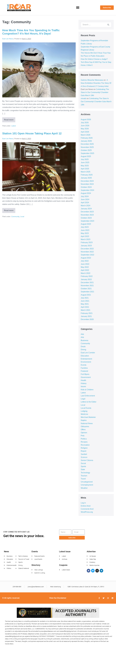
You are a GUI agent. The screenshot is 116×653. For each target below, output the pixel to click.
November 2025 (87, 147)
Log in (83, 503)
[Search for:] (96, 25)
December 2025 (87, 144)
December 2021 (87, 282)
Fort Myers (85, 374)
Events (83, 365)
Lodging (84, 411)
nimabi (83, 98)
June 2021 (85, 301)
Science (84, 457)
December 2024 (87, 181)
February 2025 (87, 175)
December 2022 (87, 249)
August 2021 (86, 295)
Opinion (84, 433)
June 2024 (85, 199)
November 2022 (87, 252)
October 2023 (86, 218)
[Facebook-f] (99, 598)
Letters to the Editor (88, 402)
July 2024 (85, 196)
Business (84, 340)
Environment (86, 362)
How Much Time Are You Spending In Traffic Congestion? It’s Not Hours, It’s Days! (31, 32)
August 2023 (86, 224)
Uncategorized (87, 482)
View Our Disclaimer (57, 598)
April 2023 (85, 236)
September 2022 (87, 255)
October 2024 (86, 187)
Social (83, 463)
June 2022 (85, 264)
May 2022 (85, 267)
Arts (82, 337)
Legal (83, 399)
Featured (84, 371)
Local (22, 216)
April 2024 (85, 202)
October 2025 (86, 150)
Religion (84, 448)
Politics (84, 439)
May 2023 (85, 233)
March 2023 (85, 239)
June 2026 (85, 126)
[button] (77, 7)
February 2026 (87, 138)
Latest (13, 126)
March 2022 (85, 273)
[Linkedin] (101, 570)
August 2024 (86, 193)
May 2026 (85, 129)
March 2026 (85, 135)
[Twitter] (93, 570)
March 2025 (85, 172)
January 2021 (86, 316)
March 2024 (85, 206)
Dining (83, 350)
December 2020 (87, 319)
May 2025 (85, 166)
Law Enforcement (88, 396)
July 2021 (85, 298)
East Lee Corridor (88, 353)
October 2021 (86, 289)
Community (15, 216)
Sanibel (84, 454)
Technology (85, 473)
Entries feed (85, 506)
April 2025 (85, 169)
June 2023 (85, 230)
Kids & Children (87, 390)
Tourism (84, 476)
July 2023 (85, 227)
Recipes (84, 442)
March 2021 (85, 310)
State (83, 469)
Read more (9, 119)
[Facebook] (88, 570)
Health (83, 380)
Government (86, 377)
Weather (84, 488)
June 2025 (85, 162)
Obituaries (85, 426)
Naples (84, 420)
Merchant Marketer (88, 417)
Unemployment (87, 485)
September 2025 (87, 153)
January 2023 (86, 246)
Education (85, 356)
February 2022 (87, 276)
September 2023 (87, 221)
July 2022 (85, 261)
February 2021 (87, 313)
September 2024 (87, 190)
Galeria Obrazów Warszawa (92, 80)
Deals (83, 346)
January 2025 (86, 178)
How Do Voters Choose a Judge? (94, 59)
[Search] (108, 25)
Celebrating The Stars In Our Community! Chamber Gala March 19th (95, 92)
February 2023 (87, 242)
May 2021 (85, 304)
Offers (83, 430)
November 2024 (87, 184)
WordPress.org (87, 512)
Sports (83, 466)
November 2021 (87, 286)
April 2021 (85, 307)
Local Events (86, 408)
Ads (82, 334)
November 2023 (87, 215)
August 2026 (86, 119)
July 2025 (85, 159)
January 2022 (86, 279)
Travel (83, 479)
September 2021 (87, 292)
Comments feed (87, 509)
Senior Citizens (87, 460)
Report (83, 451)
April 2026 (85, 132)
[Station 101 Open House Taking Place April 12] (39, 166)
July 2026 (85, 123)
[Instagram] (97, 570)
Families (84, 368)
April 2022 (85, 270)
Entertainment (86, 359)
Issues (83, 386)
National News (87, 423)
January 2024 (86, 209)
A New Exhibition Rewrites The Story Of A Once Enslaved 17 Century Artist (96, 83)
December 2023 (87, 212)
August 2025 (86, 156)
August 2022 (86, 258)
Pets (82, 436)
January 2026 (86, 141)
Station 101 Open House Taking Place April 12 (32, 133)
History (83, 383)
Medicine (84, 414)
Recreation (85, 445)
